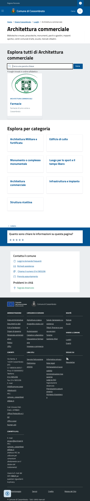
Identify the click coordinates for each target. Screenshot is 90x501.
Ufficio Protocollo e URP (15, 415)
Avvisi (68, 323)
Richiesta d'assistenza (54, 396)
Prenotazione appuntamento (54, 390)
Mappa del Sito (70, 491)
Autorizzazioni (32, 331)
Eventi (68, 343)
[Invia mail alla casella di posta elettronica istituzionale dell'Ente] (15, 388)
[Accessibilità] (7, 493)
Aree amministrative (15, 320)
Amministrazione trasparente (54, 375)
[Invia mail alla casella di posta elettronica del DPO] (15, 440)
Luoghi (36, 22)
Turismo (49, 335)
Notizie (68, 320)
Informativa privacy (53, 359)
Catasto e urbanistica (35, 335)
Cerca (77, 66)
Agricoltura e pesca (34, 320)
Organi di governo (14, 331)
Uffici (9, 346)
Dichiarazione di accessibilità (54, 368)
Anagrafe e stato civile (35, 325)
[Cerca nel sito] (79, 11)
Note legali (50, 363)
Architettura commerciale (21, 98)
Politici (9, 342)
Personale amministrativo (15, 337)
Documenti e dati (14, 323)
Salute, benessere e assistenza (54, 322)
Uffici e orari (11, 421)
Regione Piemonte (13, 3)
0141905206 (12, 376)
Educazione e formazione (35, 340)
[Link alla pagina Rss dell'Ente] (67, 358)
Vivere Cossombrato (23, 22)
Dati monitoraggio (14, 491)
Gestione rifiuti (52, 338)
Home (9, 22)
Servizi (34, 491)
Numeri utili (11, 424)
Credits (51, 491)
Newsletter (70, 362)
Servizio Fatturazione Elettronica (35, 361)
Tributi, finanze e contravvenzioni (54, 329)
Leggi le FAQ (51, 379)
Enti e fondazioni (13, 327)
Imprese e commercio (35, 346)
